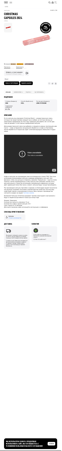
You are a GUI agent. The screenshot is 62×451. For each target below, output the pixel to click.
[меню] (11, 2)
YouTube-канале (28, 193)
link (5, 214)
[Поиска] (49, 2)
